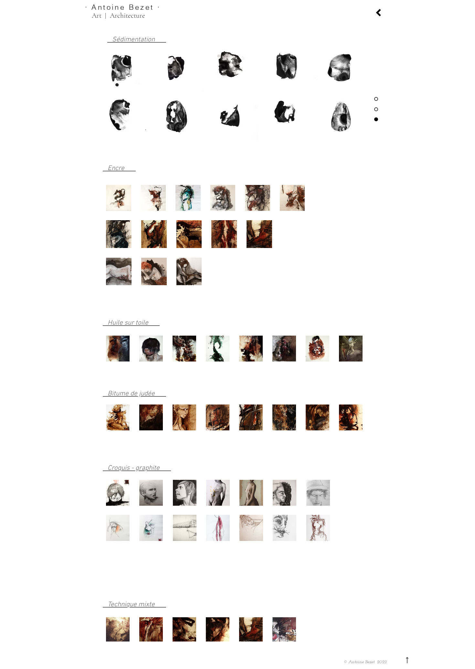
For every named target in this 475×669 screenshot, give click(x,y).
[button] (121, 68)
